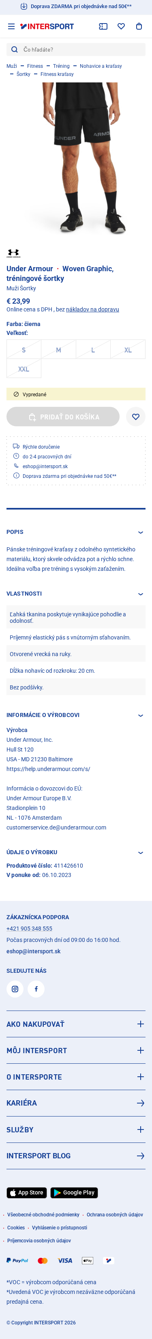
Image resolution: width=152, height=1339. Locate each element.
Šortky (23, 74)
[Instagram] (15, 989)
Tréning (61, 66)
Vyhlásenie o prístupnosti (59, 1228)
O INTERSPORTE (34, 1076)
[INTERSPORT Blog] (76, 1156)
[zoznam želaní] (121, 26)
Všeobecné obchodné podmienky (43, 1215)
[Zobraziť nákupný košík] (139, 26)
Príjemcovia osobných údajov (39, 1241)
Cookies (16, 1228)
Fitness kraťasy (57, 74)
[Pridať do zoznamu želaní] (136, 416)
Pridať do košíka (69, 417)
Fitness (35, 66)
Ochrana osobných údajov (115, 1215)
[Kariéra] (76, 1103)
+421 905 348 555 (29, 928)
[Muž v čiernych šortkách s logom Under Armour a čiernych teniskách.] (76, 158)
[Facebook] (36, 989)
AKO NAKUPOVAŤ (35, 1023)
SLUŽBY (19, 1129)
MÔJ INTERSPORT (36, 1050)
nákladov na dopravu (92, 309)
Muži (11, 66)
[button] (76, 532)
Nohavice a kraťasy (101, 66)
